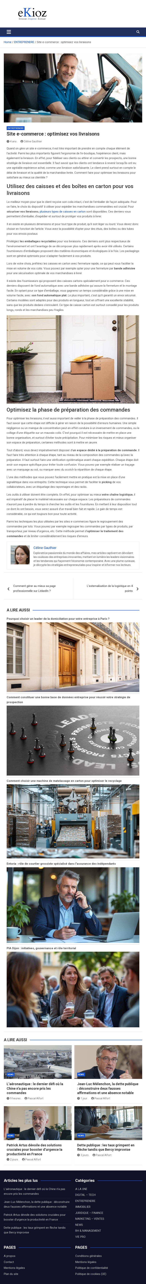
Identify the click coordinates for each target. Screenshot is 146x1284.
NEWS (10, 1074)
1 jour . (84, 1098)
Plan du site (11, 1274)
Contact (9, 1262)
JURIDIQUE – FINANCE (89, 1213)
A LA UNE (81, 1189)
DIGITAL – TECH (85, 1195)
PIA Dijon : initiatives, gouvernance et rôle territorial (41, 948)
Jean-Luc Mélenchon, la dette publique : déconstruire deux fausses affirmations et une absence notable (107, 1088)
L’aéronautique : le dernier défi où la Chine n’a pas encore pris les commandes (35, 1088)
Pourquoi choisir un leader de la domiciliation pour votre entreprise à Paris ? (58, 618)
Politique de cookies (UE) (90, 1274)
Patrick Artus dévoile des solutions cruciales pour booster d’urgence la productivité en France (34, 1149)
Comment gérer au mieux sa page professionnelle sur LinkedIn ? (34, 588)
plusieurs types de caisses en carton (63, 211)
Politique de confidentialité (91, 1268)
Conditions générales (88, 1256)
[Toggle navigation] (9, 31)
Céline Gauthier (33, 141)
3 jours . (85, 1155)
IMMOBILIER (82, 1207)
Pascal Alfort (35, 1098)
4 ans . (14, 141)
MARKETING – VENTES (89, 1218)
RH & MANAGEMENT (88, 1230)
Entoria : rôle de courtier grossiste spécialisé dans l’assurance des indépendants (61, 863)
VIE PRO (80, 1237)
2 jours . (14, 1159)
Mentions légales (14, 1268)
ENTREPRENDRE (16, 128)
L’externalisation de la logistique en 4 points (110, 588)
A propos (9, 1256)
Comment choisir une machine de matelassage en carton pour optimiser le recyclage (64, 781)
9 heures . (16, 1098)
